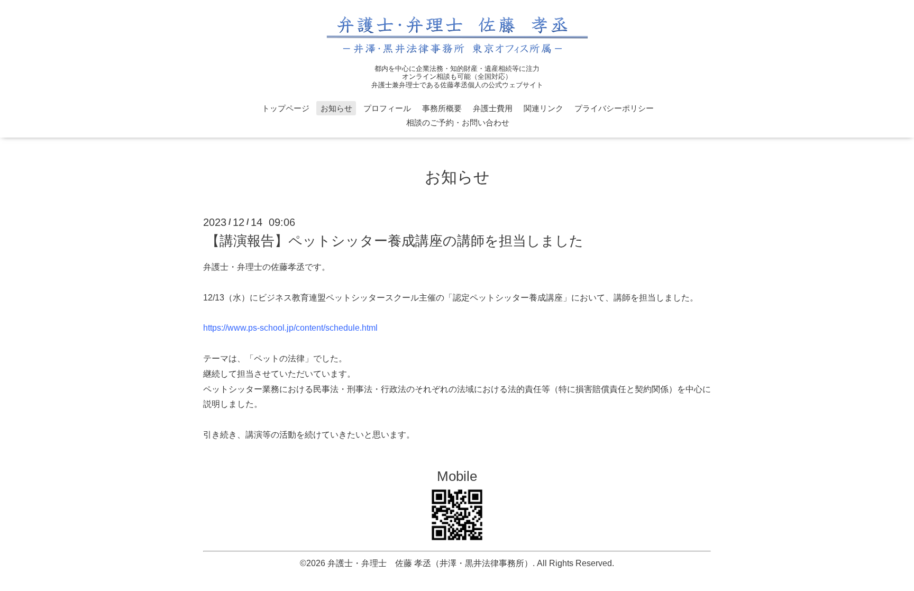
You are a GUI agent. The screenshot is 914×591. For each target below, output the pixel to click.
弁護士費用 (493, 108)
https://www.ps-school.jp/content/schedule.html (290, 327)
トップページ (285, 108)
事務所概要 (442, 108)
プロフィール (387, 108)
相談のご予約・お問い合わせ (457, 122)
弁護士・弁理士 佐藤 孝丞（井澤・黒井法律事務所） (430, 563)
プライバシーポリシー (614, 108)
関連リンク (543, 108)
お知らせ (336, 108)
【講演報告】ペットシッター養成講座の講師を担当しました (394, 241)
